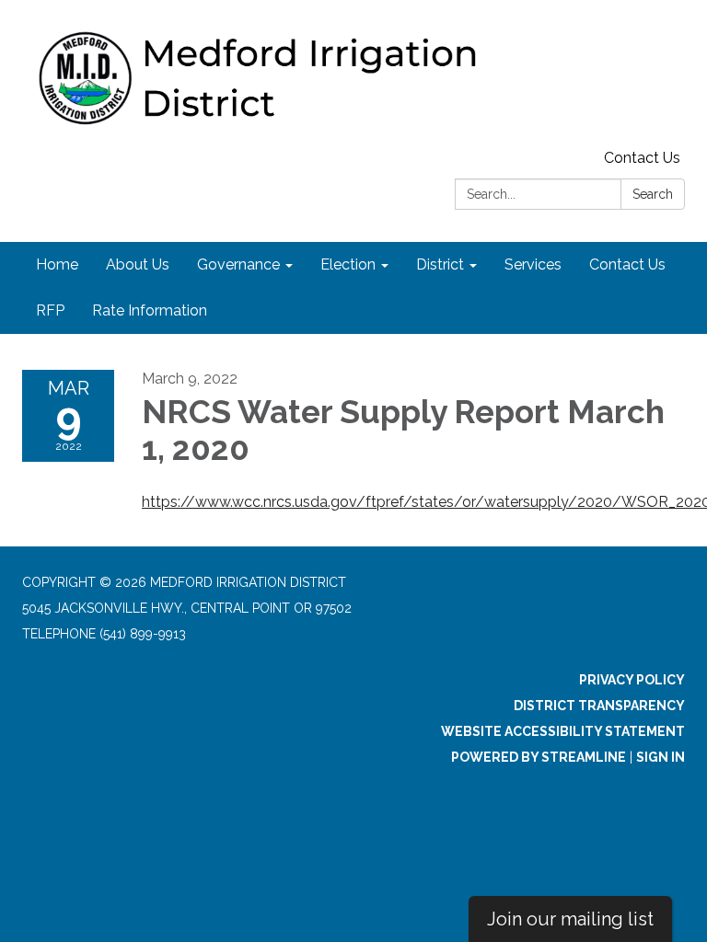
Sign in (660, 757)
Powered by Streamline (538, 757)
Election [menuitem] (348, 264)
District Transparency (599, 705)
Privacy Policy (632, 679)
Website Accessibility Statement (563, 731)
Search (652, 194)
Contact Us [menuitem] (627, 264)
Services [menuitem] (533, 264)
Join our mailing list (570, 919)
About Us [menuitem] (137, 264)
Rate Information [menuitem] (149, 310)
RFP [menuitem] (50, 310)
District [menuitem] (440, 264)
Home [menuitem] (57, 264)
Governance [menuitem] (238, 264)
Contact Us (642, 158)
